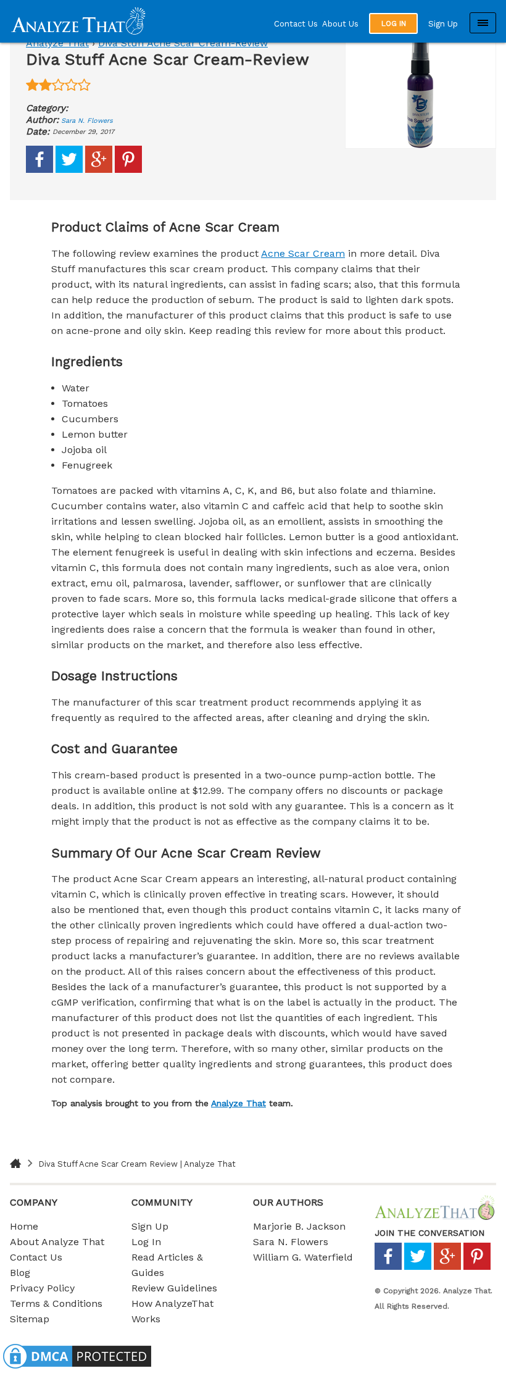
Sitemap (29, 1319)
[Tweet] (69, 170)
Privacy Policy (42, 1288)
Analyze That (57, 43)
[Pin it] (128, 170)
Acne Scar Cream (303, 253)
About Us (340, 23)
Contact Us (296, 23)
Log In (146, 1242)
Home (24, 1226)
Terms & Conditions (56, 1303)
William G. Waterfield (303, 1257)
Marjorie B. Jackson (299, 1226)
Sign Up (443, 23)
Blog (20, 1272)
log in (393, 23)
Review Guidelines (174, 1288)
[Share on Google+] (98, 170)
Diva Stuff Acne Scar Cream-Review (183, 43)
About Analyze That (57, 1242)
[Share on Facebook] (39, 170)
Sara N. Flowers (87, 121)
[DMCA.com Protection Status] (77, 1368)
